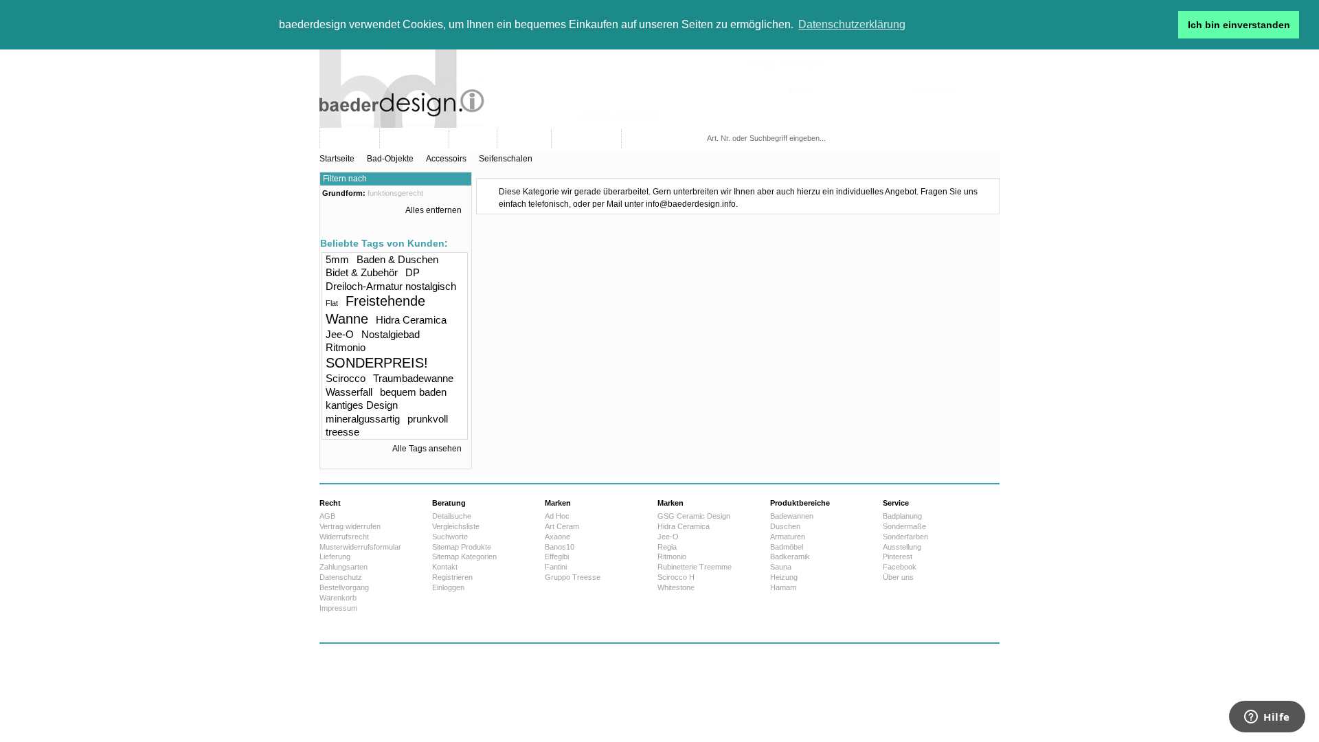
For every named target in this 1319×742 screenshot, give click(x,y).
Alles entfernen (433, 210)
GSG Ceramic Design (693, 516)
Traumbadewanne (413, 378)
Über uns (898, 577)
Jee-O (340, 334)
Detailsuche (451, 516)
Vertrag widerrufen (350, 526)
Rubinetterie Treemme (694, 567)
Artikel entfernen (464, 195)
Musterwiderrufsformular (360, 547)
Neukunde (934, 89)
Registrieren (452, 577)
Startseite (336, 159)
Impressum (338, 608)
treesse (342, 432)
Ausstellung (902, 547)
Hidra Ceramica (411, 320)
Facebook (899, 567)
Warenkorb (338, 598)
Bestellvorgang (344, 587)
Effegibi (557, 556)
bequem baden (413, 392)
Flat (332, 303)
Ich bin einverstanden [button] (1239, 24)
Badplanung (902, 516)
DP (412, 272)
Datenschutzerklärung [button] (851, 24)
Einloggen (448, 587)
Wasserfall (349, 392)
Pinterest (897, 556)
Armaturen (787, 536)
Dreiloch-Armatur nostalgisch (391, 286)
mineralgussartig (363, 419)
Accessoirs (446, 159)
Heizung (784, 577)
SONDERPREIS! (377, 362)
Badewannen (791, 516)
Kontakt (445, 567)
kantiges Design (362, 405)
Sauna (780, 567)
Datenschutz (340, 577)
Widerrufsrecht (344, 536)
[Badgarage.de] (659, 88)
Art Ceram (562, 526)
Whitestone (676, 587)
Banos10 (559, 547)
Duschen (785, 526)
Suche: (709, 124)
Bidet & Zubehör (362, 272)
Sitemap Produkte (461, 547)
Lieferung (334, 556)
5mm (337, 259)
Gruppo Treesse (572, 577)
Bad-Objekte (390, 159)
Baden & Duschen (397, 259)
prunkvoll (427, 419)
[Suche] (868, 138)
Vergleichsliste (456, 526)
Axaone (557, 536)
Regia (667, 547)
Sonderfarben (905, 536)
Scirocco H (676, 577)
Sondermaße (904, 526)
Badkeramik (790, 556)
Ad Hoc (557, 516)
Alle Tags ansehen (427, 448)
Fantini (556, 567)
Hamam (783, 587)
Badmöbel (786, 547)
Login (801, 89)
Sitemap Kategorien (464, 556)
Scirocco (345, 378)
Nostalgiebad (390, 334)
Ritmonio (345, 347)
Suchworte (450, 536)
